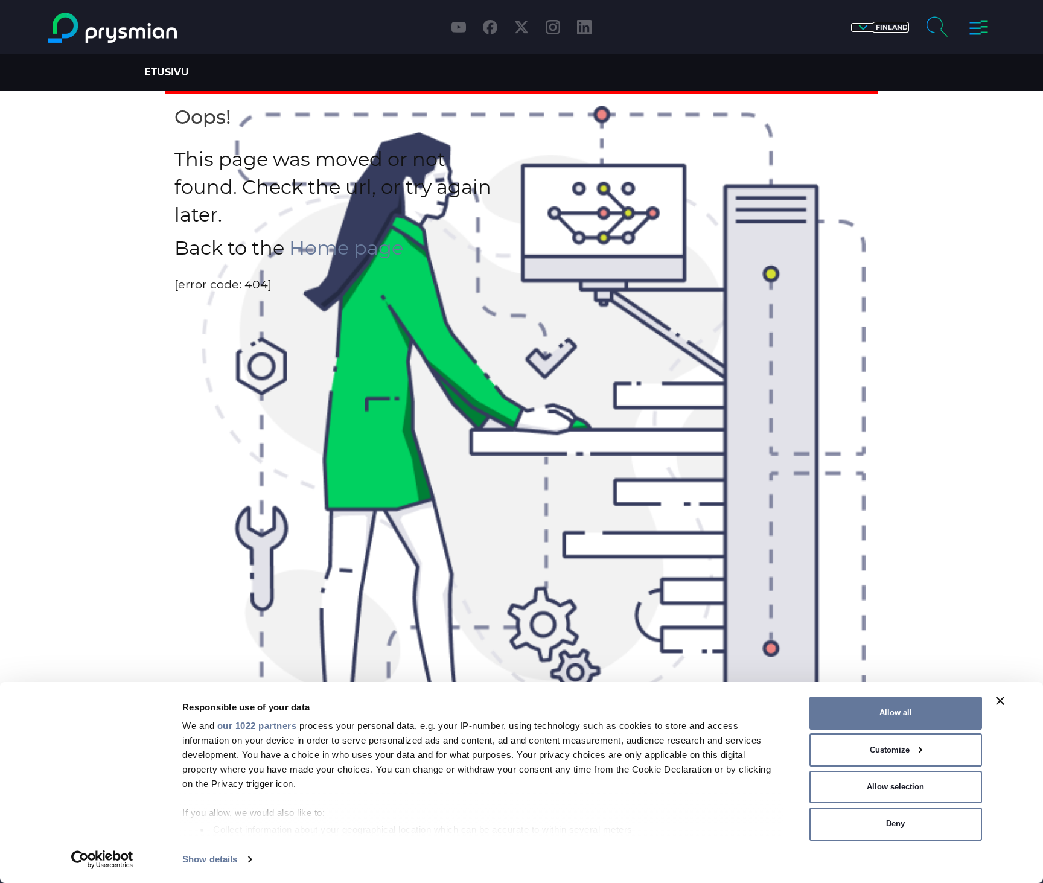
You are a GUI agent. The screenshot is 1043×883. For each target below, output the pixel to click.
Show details (209, 859)
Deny (895, 823)
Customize (890, 749)
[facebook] (490, 27)
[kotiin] (161, 28)
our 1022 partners (257, 726)
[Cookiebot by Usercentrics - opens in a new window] (102, 859)
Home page (346, 248)
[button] (880, 27)
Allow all (895, 712)
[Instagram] (552, 27)
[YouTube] (458, 27)
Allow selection (895, 786)
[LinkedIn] (584, 27)
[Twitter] (521, 27)
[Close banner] (1000, 701)
